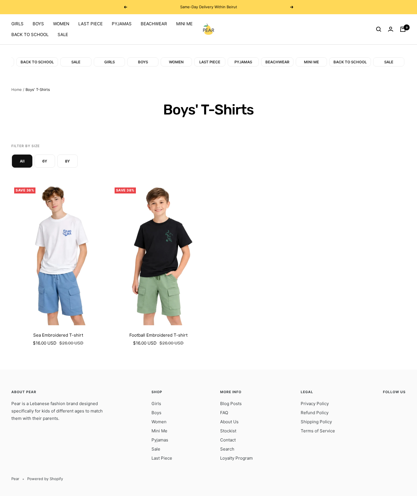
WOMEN (61, 23)
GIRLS (17, 23)
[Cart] (403, 29)
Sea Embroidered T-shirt (58, 335)
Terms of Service (318, 431)
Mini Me (159, 431)
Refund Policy (314, 412)
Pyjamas (159, 440)
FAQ (224, 412)
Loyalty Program (236, 458)
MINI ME (184, 23)
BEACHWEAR (154, 23)
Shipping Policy (316, 421)
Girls (156, 403)
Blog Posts (231, 403)
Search (227, 449)
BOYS (38, 23)
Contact (228, 440)
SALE (63, 34)
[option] (22, 161)
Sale (155, 449)
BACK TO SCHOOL (30, 34)
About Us (229, 421)
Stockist (228, 431)
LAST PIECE (90, 23)
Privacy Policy (315, 403)
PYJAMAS (122, 23)
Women (159, 421)
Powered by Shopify (45, 478)
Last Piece (161, 458)
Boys (156, 412)
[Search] (378, 29)
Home (16, 89)
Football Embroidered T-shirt (158, 335)
